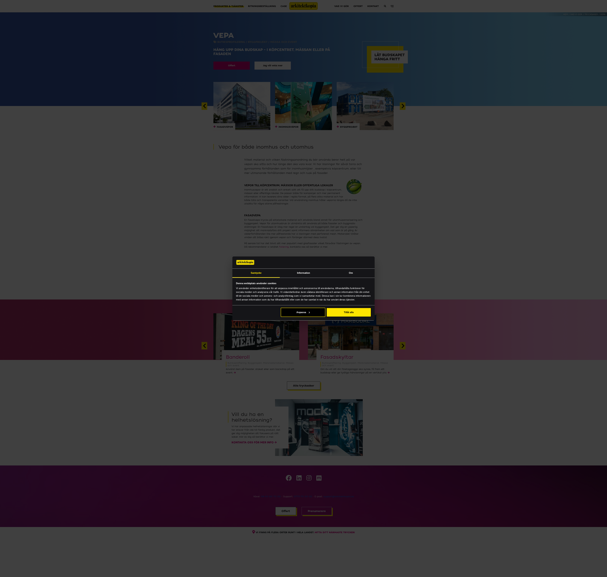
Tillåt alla (349, 312)
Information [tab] (303, 272)
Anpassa (301, 312)
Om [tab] (351, 272)
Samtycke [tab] (256, 272)
